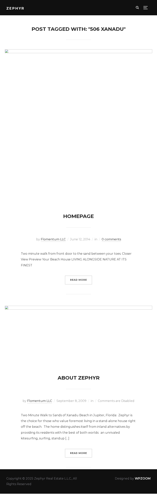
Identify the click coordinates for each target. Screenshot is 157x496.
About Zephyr (79, 378)
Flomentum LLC (53, 239)
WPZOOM (143, 478)
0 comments (111, 239)
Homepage (78, 216)
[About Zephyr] (78, 308)
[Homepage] (78, 52)
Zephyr (15, 8)
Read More (78, 279)
